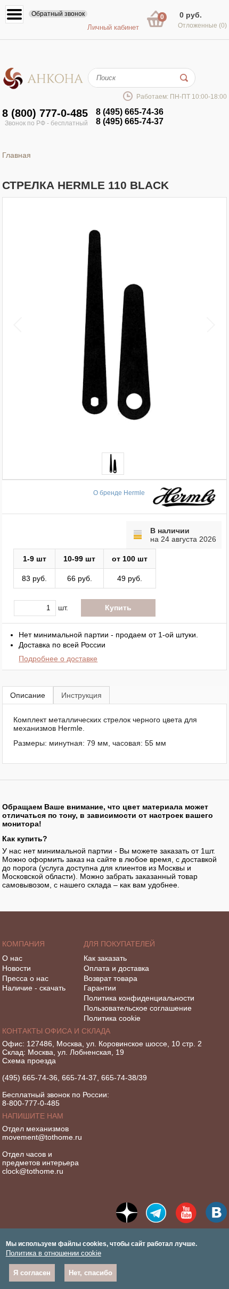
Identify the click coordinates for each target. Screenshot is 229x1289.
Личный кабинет (113, 27)
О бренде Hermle (119, 493)
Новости (16, 968)
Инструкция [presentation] (81, 695)
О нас (12, 958)
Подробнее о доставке (58, 658)
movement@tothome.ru (42, 1137)
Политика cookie (112, 1018)
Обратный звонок (58, 14)
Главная (16, 155)
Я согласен (32, 1273)
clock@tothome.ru (32, 1171)
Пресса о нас (25, 978)
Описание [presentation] (27, 695)
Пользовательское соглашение (138, 1008)
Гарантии (100, 988)
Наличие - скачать (34, 988)
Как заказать (105, 958)
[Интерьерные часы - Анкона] (43, 87)
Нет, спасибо (90, 1273)
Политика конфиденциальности (139, 998)
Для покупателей (119, 944)
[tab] (27, 695)
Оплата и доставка (116, 968)
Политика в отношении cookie (53, 1253)
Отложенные (202, 25)
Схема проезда (29, 1060)
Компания (23, 944)
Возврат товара (110, 978)
